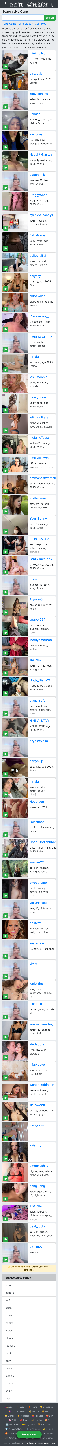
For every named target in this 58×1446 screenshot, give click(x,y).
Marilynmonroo (41, 640)
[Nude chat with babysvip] (15, 767)
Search (50, 17)
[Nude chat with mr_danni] (15, 363)
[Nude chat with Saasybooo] (15, 403)
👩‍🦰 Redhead (37, 1416)
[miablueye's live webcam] (15, 1071)
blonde (10, 1338)
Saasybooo (38, 397)
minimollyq (37, 53)
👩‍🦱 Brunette (23, 1416)
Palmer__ (36, 114)
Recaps (33, 1443)
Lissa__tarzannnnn (43, 842)
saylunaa (36, 134)
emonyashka (39, 1166)
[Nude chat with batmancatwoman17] (15, 484)
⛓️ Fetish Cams (32, 1429)
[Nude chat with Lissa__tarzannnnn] (15, 848)
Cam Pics (40, 23)
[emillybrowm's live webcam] (15, 464)
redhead (10, 1345)
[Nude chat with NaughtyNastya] (15, 161)
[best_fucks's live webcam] (15, 1232)
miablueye (37, 1064)
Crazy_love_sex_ (42, 559)
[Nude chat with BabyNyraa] (15, 241)
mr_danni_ (37, 781)
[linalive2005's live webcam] (15, 666)
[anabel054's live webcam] (15, 626)
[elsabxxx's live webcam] (15, 1010)
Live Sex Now (29, 1434)
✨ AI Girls (48, 1429)
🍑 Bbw (49, 1416)
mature (10, 1292)
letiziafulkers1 (40, 417)
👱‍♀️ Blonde (10, 1416)
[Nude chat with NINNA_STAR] (15, 727)
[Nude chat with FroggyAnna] (15, 201)
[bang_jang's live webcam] (15, 1192)
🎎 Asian (9, 1407)
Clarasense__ (39, 316)
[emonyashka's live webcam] (15, 1172)
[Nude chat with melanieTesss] (15, 444)
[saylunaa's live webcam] (15, 140)
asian (9, 1307)
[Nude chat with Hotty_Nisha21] (15, 686)
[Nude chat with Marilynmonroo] (15, 646)
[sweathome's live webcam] (15, 889)
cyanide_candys (41, 215)
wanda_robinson (42, 1085)
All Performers (43, 1443)
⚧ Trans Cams (45, 1424)
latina (9, 1315)
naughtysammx (41, 336)
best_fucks (38, 1226)
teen (8, 1285)
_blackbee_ (38, 822)
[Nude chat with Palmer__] (15, 120)
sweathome (38, 882)
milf (8, 1300)
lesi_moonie (38, 377)
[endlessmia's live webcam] (15, 504)
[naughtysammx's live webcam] (15, 343)
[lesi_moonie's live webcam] (15, 383)
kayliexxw (37, 943)
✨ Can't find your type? (29, 1268)
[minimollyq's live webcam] (15, 60)
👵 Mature (34, 1411)
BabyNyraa (38, 235)
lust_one (36, 1206)
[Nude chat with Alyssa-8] (15, 606)
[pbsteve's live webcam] (15, 929)
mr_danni (36, 356)
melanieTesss (40, 437)
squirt (9, 1390)
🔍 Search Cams (45, 1438)
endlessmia (38, 498)
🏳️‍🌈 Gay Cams (28, 1424)
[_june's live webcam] (15, 970)
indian (9, 1330)
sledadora (37, 1044)
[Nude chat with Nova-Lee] (15, 808)
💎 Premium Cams (14, 1429)
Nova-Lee (37, 801)
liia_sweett (37, 1105)
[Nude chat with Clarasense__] (15, 322)
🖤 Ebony (21, 1407)
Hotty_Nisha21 (40, 680)
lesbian (10, 1375)
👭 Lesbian (36, 1420)
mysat (34, 579)
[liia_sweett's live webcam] (15, 1111)
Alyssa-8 (36, 599)
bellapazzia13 (39, 539)
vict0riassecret (41, 903)
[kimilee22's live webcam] (15, 868)
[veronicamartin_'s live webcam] (15, 1030)
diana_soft (37, 700)
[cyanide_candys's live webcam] (15, 221)
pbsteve (36, 923)
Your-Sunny (38, 518)
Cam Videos (25, 23)
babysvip (36, 761)
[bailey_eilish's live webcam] (15, 262)
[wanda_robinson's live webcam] (15, 1091)
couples (10, 1383)
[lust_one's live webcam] (15, 1212)
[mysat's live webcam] (15, 585)
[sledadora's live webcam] (15, 1051)
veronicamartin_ (41, 1024)
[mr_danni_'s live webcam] (15, 788)
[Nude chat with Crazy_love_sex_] (15, 565)
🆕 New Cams (12, 1424)
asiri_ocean (38, 1125)
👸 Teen (46, 1411)
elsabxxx (36, 1004)
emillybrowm (39, 458)
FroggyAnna (38, 195)
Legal (53, 1443)
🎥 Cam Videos (12, 1438)
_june (34, 963)
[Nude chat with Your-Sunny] (15, 525)
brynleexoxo (39, 741)
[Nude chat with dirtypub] (15, 80)
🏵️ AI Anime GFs (13, 1433)
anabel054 (37, 619)
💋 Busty (24, 1420)
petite (9, 1353)
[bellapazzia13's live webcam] (15, 545)
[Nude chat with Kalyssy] (15, 282)
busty (9, 1368)
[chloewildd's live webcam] (15, 302)
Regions (19, 1443)
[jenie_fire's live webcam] (15, 990)
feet (8, 1398)
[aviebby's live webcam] (15, 1152)
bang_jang (37, 1186)
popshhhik (37, 175)
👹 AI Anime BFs (45, 1433)
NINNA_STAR (39, 721)
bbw (8, 1360)
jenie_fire (36, 983)
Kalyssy (35, 276)
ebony (9, 1322)
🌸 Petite (13, 1420)
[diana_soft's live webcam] (15, 707)
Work (27, 1443)
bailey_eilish (38, 255)
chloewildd (38, 296)
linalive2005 (38, 660)
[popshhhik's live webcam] (15, 181)
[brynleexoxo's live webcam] (15, 747)
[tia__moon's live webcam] (15, 1253)
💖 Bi (47, 1420)
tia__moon (37, 1246)
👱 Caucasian (46, 1407)
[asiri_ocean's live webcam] (15, 1131)
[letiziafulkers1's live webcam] (15, 424)
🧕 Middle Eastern (17, 1411)
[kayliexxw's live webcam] (15, 949)
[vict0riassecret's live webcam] (15, 909)
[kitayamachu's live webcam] (15, 100)
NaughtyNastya (41, 154)
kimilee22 (37, 862)
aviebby (35, 1145)
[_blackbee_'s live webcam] (15, 828)
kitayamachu (39, 94)
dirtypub (36, 73)
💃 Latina (32, 1407)
